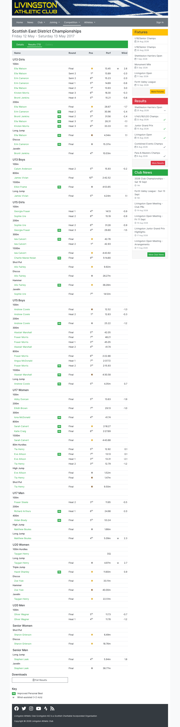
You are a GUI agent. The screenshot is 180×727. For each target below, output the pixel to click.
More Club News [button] (156, 254)
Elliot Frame (20, 186)
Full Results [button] (40, 680)
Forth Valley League (145, 83)
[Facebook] (16, 709)
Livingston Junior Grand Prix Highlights (150, 231)
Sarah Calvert (21, 426)
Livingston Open (143, 74)
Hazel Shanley (21, 571)
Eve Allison (20, 454)
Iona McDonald (22, 417)
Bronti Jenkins (21, 97)
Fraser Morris (21, 337)
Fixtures (141, 32)
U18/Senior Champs (145, 40)
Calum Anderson (23, 168)
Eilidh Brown (20, 408)
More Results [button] (158, 163)
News (30, 22)
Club (40, 22)
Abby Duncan (21, 399)
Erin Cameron (21, 78)
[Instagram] (31, 709)
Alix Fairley (20, 266)
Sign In (160, 22)
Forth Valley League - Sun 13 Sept (150, 194)
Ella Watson (20, 68)
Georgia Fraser (22, 211)
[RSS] (52, 709)
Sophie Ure (20, 216)
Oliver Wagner (21, 614)
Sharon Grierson (22, 634)
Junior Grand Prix (144, 127)
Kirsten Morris (21, 92)
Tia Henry (19, 449)
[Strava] (45, 709)
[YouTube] (38, 709)
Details (20, 44)
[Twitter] (24, 709)
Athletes (89, 22)
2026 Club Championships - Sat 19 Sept (150, 182)
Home (19, 22)
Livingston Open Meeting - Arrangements (149, 244)
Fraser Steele (21, 502)
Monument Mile (143, 66)
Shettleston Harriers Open (148, 57)
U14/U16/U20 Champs (146, 118)
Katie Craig (20, 431)
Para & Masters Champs (147, 154)
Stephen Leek (21, 659)
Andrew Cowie (22, 309)
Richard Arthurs (22, 511)
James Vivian (21, 177)
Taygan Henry (21, 553)
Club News (143, 172)
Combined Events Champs (149, 145)
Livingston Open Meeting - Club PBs (149, 207)
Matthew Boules (22, 529)
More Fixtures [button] (157, 91)
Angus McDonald (23, 360)
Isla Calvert (20, 239)
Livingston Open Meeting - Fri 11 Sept (149, 219)
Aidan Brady (20, 520)
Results (34, 44)
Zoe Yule (18, 580)
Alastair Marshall (23, 332)
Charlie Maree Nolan (25, 257)
